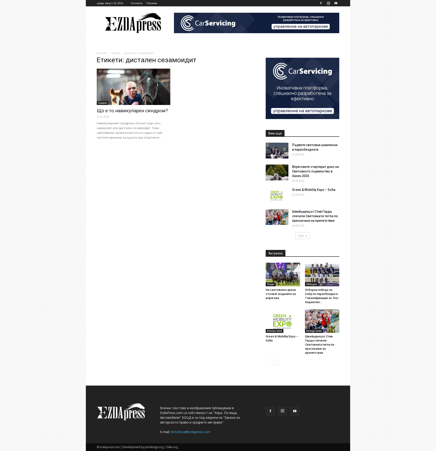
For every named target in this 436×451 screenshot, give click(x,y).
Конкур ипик (314, 330)
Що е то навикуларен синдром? (132, 110)
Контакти (136, 3)
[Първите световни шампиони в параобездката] (277, 151)
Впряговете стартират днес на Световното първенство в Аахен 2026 (315, 171)
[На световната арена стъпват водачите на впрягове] (283, 274)
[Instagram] (328, 3)
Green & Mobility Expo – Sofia (313, 190)
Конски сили (274, 330)
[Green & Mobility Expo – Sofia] (277, 195)
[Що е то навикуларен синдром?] (133, 87)
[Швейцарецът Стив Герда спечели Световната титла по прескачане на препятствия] (277, 217)
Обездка (311, 284)
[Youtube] (335, 3)
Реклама (152, 3)
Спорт (270, 284)
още (301, 235)
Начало (102, 53)
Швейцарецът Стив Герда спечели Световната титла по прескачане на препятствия (315, 216)
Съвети (102, 103)
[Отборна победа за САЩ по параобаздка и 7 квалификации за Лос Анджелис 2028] (322, 274)
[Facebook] (320, 3)
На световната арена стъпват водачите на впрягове (281, 294)
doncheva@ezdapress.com (190, 432)
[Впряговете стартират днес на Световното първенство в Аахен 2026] (277, 172)
